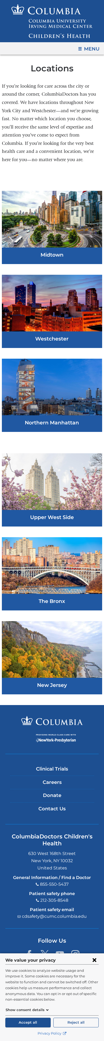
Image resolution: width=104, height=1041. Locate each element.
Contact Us (52, 809)
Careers (52, 782)
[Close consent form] (94, 960)
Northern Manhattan (52, 422)
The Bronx (52, 601)
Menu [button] (91, 49)
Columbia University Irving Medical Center (52, 720)
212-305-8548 (54, 900)
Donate (52, 795)
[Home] (52, 21)
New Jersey (52, 685)
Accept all (28, 1022)
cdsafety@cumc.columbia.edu (54, 916)
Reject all (76, 1022)
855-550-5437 (54, 884)
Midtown (52, 255)
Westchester (52, 339)
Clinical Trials (52, 769)
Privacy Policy (50, 1033)
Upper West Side (52, 517)
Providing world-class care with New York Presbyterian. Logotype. (56, 738)
